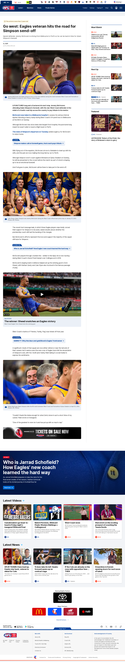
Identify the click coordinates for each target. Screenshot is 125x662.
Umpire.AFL (68, 644)
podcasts (99, 134)
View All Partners (61, 619)
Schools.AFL (68, 647)
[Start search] (112, 8)
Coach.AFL (67, 640)
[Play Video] (42, 294)
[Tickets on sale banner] (42, 433)
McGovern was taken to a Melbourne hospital (29, 115)
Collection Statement (26, 641)
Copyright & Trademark (79, 657)
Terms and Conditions (54, 657)
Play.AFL (67, 637)
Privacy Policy (18, 641)
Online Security (93, 657)
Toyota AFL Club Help (40, 644)
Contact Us (38, 650)
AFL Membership (69, 650)
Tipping (99, 8)
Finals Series (50, 8)
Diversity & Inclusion (40, 647)
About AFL (37, 637)
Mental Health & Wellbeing (42, 640)
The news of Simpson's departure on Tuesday (30, 132)
